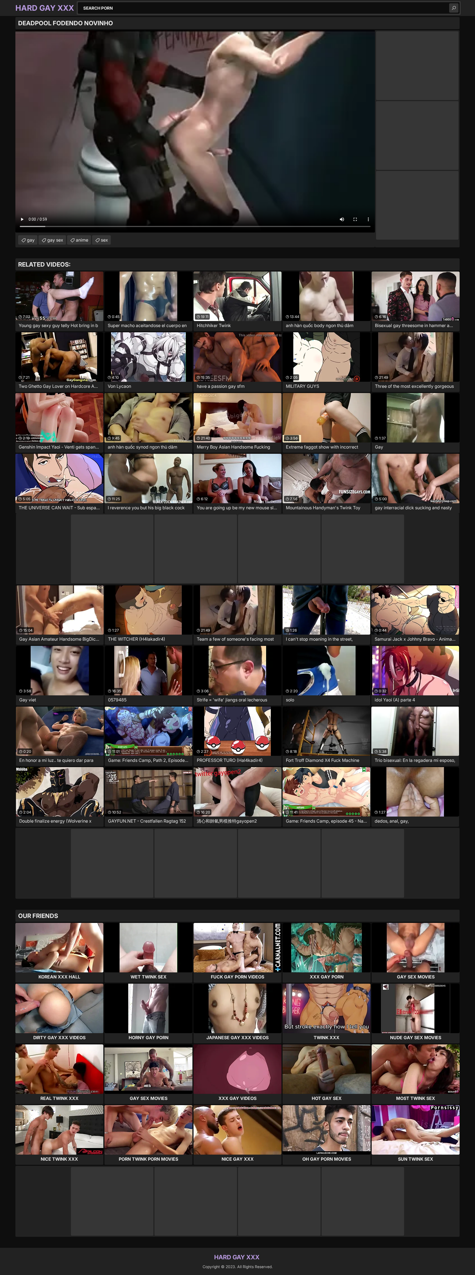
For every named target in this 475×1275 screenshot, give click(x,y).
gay (31, 240)
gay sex (55, 240)
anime (82, 240)
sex (104, 240)
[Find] (454, 8)
